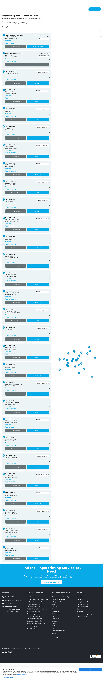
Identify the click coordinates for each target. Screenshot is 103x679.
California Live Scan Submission (37, 602)
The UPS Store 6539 (10, 272)
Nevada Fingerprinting (34, 626)
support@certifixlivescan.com (14, 600)
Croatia (54, 623)
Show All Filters (10, 22)
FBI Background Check (61, 9)
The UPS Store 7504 (10, 181)
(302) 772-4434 (11, 61)
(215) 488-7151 (11, 43)
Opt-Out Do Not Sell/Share (8, 677)
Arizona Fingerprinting (34, 614)
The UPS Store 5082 (10, 419)
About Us (80, 597)
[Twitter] (6, 652)
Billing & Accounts (83, 602)
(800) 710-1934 (9, 597)
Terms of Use (36, 648)
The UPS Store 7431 (10, 291)
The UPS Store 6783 (10, 90)
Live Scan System (82, 606)
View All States (31, 628)
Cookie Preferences (83, 616)
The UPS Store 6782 (10, 547)
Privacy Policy (29, 648)
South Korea (56, 614)
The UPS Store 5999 (10, 510)
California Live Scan (34, 9)
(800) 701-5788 (11, 79)
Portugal (54, 606)
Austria (54, 626)
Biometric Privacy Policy (84, 614)
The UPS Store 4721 (10, 327)
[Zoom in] (101, 30)
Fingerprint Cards (74, 9)
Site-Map (80, 611)
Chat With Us (9, 603)
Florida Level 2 (47, 9)
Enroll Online (38, 83)
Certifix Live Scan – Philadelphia (14, 35)
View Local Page (15, 46)
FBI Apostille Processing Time (61, 602)
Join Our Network (82, 604)
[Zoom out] (101, 33)
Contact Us (80, 599)
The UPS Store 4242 (10, 126)
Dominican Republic (58, 630)
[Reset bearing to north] (101, 35)
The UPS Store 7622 (10, 528)
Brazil (53, 616)
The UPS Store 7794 (10, 455)
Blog (78, 609)
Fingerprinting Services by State (37, 599)
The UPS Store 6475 (10, 199)
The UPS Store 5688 (10, 382)
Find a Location (94, 9)
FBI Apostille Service (58, 599)
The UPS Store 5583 (10, 236)
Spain (54, 604)
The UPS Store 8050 (10, 218)
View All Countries (58, 638)
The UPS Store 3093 (10, 437)
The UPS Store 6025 (10, 144)
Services (84, 9)
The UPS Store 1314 (10, 254)
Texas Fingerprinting (33, 616)
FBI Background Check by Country (63, 597)
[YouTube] (11, 652)
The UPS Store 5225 (10, 108)
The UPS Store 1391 (10, 309)
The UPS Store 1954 (10, 364)
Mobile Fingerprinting (34, 611)
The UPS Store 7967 (10, 474)
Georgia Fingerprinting (34, 618)
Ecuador (54, 635)
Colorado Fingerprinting (34, 621)
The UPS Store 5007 (10, 400)
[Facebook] (3, 652)
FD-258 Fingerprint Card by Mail (37, 609)
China (54, 633)
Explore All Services (51, 582)
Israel (53, 628)
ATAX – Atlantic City (11, 492)
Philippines (55, 618)
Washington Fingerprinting (36, 623)
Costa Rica (55, 611)
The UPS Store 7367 (10, 163)
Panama (54, 609)
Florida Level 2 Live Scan (34, 604)
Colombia (55, 621)
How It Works (23, 9)
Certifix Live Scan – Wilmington (14, 53)
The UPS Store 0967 (10, 346)
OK (91, 669)
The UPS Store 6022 (10, 71)
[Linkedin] (8, 652)
